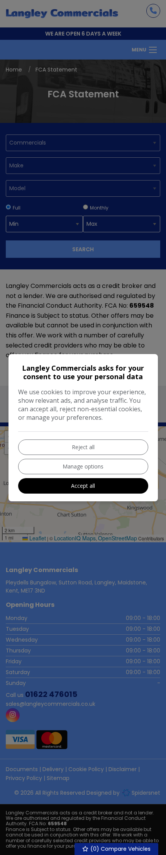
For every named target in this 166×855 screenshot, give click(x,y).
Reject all (83, 447)
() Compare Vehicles (120, 849)
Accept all (83, 485)
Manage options (83, 466)
